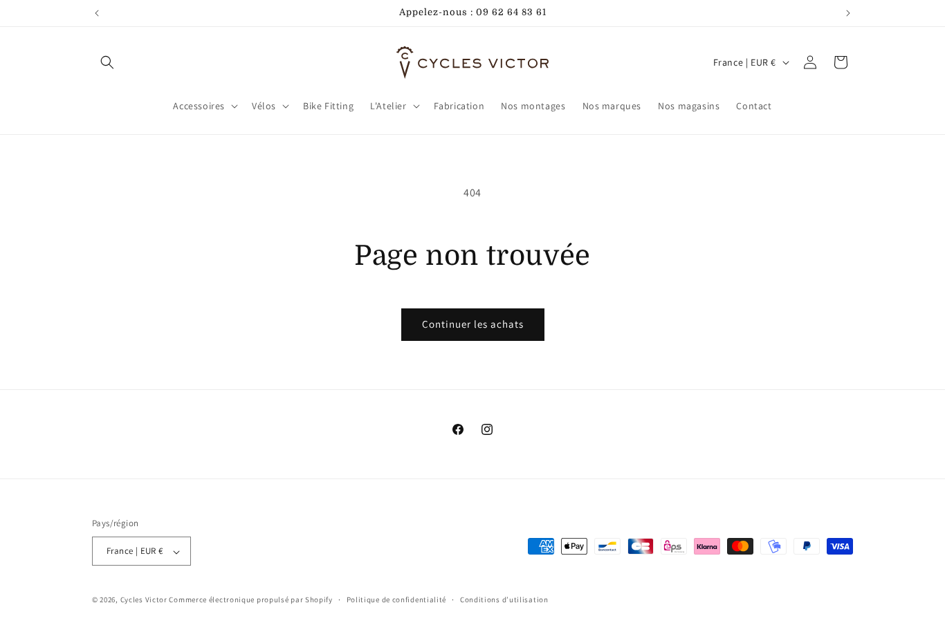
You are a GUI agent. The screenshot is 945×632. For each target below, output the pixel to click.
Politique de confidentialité (397, 599)
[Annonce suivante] (848, 13)
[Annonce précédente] (97, 13)
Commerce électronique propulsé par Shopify (250, 600)
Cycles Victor (143, 600)
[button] (107, 62)
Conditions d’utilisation (504, 599)
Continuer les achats (473, 324)
